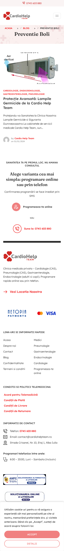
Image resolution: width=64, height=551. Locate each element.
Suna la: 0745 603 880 (37, 228)
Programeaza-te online (37, 206)
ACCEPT (32, 534)
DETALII (32, 543)
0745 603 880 (33, 3)
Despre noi (9, 345)
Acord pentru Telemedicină (21, 394)
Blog (6, 357)
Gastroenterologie (15, 94)
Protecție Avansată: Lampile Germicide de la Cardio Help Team (27, 103)
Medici (38, 340)
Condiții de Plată (14, 400)
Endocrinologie (30, 90)
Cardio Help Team (24, 138)
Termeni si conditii (14, 369)
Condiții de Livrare (15, 405)
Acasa (7, 340)
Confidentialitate (13, 363)
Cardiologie (10, 90)
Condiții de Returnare (17, 411)
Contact (8, 351)
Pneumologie (37, 94)
